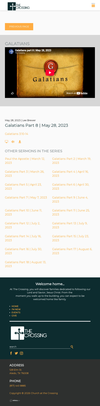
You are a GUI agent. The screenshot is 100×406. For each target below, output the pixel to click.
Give (14, 315)
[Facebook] (11, 353)
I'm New (16, 309)
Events (16, 312)
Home (15, 306)
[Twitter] (16, 353)
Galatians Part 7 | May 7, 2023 (26, 197)
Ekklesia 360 (15, 400)
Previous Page (19, 26)
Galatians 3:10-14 (16, 134)
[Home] (50, 333)
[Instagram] (21, 353)
